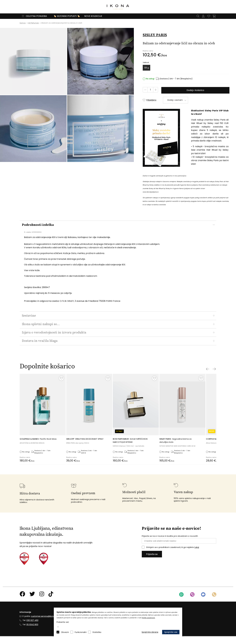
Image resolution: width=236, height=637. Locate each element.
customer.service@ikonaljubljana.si (47, 616)
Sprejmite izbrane (150, 632)
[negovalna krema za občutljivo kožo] (182, 404)
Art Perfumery (33, 23)
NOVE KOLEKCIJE (93, 16)
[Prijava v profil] (203, 16)
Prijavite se (152, 554)
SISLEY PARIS (155, 35)
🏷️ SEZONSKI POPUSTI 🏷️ (67, 16)
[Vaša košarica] (214, 16)
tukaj (196, 547)
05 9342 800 (32, 624)
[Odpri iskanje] (198, 16)
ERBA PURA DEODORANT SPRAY (85, 439)
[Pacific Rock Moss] (43, 404)
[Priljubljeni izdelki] (208, 16)
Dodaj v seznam (175, 100)
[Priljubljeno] (61, 378)
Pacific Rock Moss (38, 439)
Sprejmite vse (170, 632)
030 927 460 (32, 620)
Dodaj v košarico (195, 90)
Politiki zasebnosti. (148, 618)
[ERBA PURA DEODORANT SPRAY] (89, 404)
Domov (23, 23)
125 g (146, 67)
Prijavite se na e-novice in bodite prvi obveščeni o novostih (170, 536)
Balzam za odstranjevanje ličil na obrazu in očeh (62, 23)
